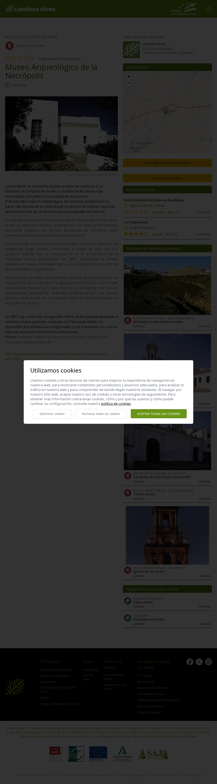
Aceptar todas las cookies (158, 414)
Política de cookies (116, 403)
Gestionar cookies (52, 414)
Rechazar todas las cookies (101, 414)
